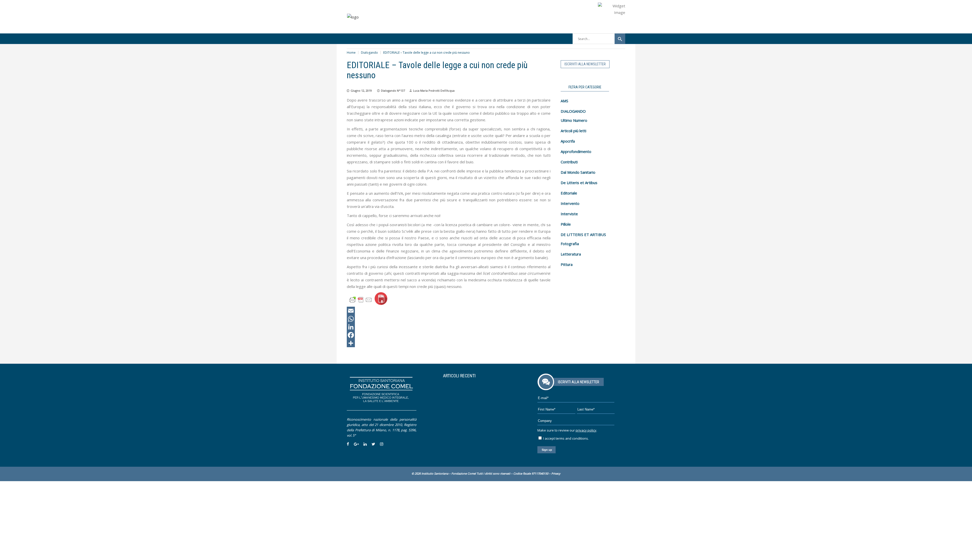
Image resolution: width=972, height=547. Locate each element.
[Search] (620, 38)
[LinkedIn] (449, 327)
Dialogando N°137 (393, 90)
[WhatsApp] (449, 319)
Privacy (555, 473)
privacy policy (586, 430)
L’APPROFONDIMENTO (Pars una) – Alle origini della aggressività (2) (475, 389)
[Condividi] (449, 343)
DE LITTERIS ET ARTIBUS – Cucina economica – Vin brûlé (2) (471, 429)
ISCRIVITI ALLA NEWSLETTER (585, 64)
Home (351, 52)
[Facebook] (449, 335)
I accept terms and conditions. (565, 438)
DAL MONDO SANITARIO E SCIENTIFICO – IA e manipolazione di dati (475, 409)
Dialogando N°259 (481, 396)
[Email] (449, 311)
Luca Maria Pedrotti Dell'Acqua (434, 90)
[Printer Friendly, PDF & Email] (361, 299)
